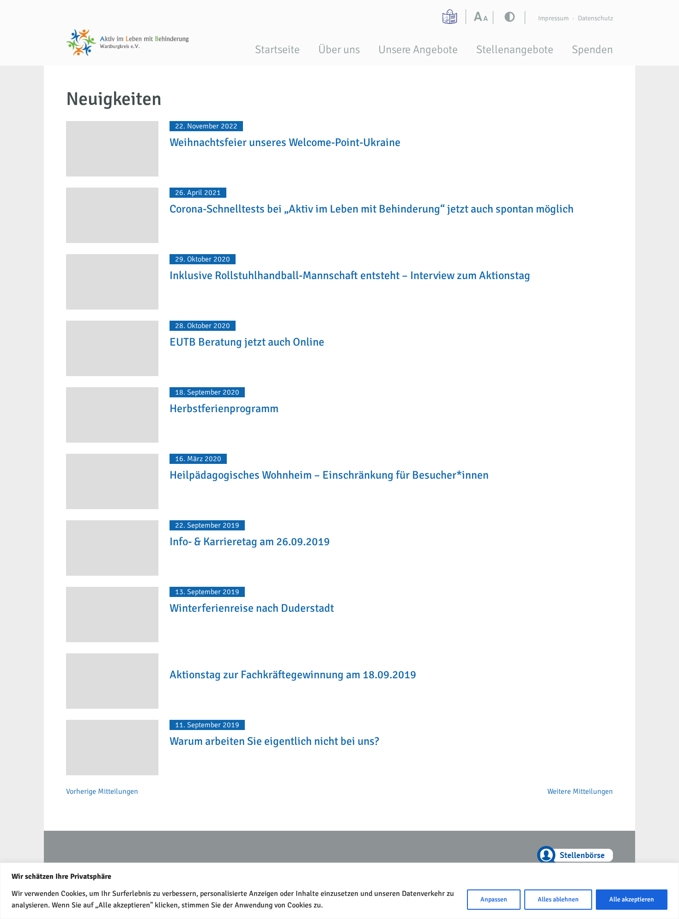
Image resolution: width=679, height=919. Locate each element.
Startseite (277, 49)
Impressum (553, 18)
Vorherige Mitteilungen (102, 791)
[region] (339, 891)
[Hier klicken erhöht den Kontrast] (483, 17)
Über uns (339, 49)
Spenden (592, 49)
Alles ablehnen (558, 899)
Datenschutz (595, 18)
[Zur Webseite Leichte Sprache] (451, 16)
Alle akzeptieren (631, 899)
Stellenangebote (514, 49)
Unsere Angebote (418, 49)
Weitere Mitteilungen (580, 791)
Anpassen (493, 899)
